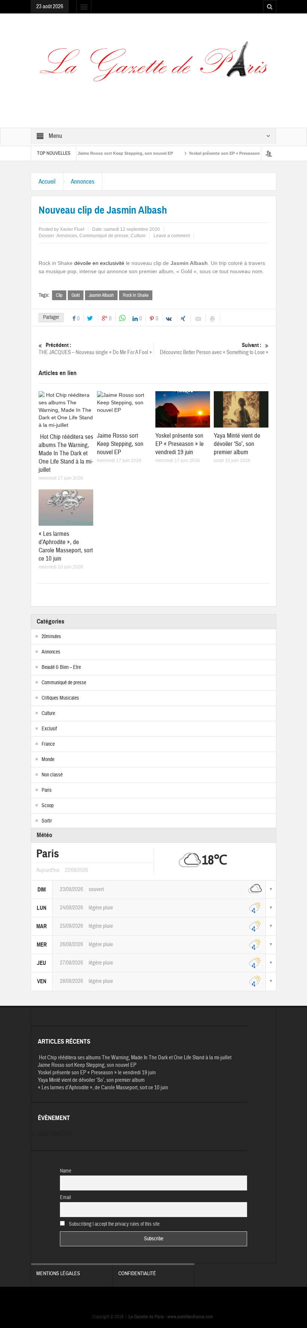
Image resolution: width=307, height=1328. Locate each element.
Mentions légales (58, 1273)
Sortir (47, 821)
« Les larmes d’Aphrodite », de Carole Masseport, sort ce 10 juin (66, 546)
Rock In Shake (136, 295)
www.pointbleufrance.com (190, 1317)
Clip (59, 295)
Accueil (47, 181)
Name (65, 1171)
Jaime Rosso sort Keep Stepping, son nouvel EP (108, 153)
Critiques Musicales (60, 698)
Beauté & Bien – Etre (61, 667)
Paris (47, 790)
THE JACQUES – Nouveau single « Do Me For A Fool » (95, 349)
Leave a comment (172, 235)
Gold (76, 295)
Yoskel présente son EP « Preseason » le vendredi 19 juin (227, 153)
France (48, 744)
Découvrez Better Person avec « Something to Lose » (214, 349)
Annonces (82, 181)
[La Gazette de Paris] (153, 66)
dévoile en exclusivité (99, 263)
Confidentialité (137, 1273)
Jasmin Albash (101, 295)
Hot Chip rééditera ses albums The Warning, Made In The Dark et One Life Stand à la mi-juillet (66, 453)
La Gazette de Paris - (146, 1317)
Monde (48, 759)
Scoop (48, 805)
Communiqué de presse (103, 235)
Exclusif (49, 728)
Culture (138, 235)
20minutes (51, 636)
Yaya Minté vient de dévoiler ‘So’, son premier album (237, 444)
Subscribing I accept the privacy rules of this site (113, 1224)
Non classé (52, 775)
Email (65, 1197)
